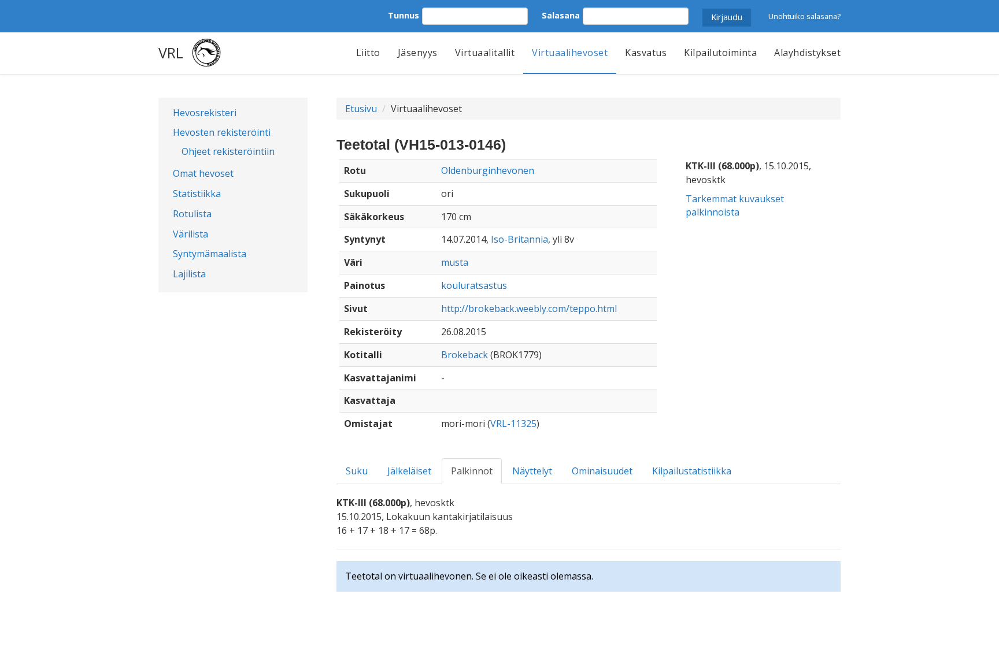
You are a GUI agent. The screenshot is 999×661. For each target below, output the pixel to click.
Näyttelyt (532, 471)
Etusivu (361, 108)
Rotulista (192, 213)
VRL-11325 (513, 423)
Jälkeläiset (409, 471)
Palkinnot (472, 471)
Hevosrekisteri (204, 112)
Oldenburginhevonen (487, 170)
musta (454, 262)
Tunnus (403, 15)
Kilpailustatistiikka (691, 471)
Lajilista (189, 274)
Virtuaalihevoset (570, 52)
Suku (357, 471)
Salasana (561, 15)
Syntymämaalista (209, 253)
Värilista (190, 234)
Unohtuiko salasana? (804, 16)
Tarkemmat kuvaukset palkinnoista (735, 205)
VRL (170, 52)
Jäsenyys (418, 52)
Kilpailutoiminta (720, 52)
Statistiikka (197, 193)
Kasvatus (646, 52)
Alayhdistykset (807, 52)
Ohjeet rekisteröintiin (228, 151)
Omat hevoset (203, 173)
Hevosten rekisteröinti (222, 132)
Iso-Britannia (519, 239)
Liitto (368, 52)
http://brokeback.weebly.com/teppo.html (529, 308)
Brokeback (464, 354)
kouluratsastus (474, 285)
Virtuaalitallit (485, 52)
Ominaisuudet (602, 471)
